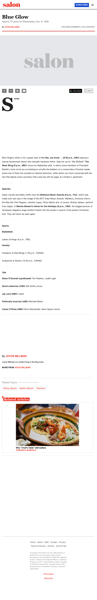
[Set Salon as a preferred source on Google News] (75, 91)
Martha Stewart (26, 389)
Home (33, 542)
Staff (46, 542)
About (40, 542)
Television (40, 389)
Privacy (62, 542)
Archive (50, 546)
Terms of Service (38, 546)
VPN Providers (48, 574)
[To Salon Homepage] (11, 4)
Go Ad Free (61, 546)
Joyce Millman (12, 27)
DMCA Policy (48, 578)
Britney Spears (10, 389)
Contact (53, 542)
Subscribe (82, 5)
